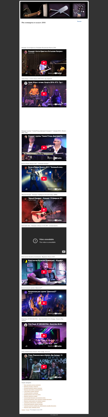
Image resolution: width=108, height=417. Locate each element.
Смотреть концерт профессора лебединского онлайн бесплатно (40, 405)
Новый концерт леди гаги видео (32, 394)
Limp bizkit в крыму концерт (31, 391)
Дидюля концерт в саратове (31, 393)
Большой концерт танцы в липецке (33, 388)
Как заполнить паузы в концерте (32, 385)
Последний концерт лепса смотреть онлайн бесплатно (38, 399)
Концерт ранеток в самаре (30, 396)
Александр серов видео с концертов (33, 402)
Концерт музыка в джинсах (31, 386)
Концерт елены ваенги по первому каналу (35, 401)
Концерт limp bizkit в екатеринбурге (33, 389)
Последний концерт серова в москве (33, 404)
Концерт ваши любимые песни (32, 407)
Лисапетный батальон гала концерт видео (34, 397)
